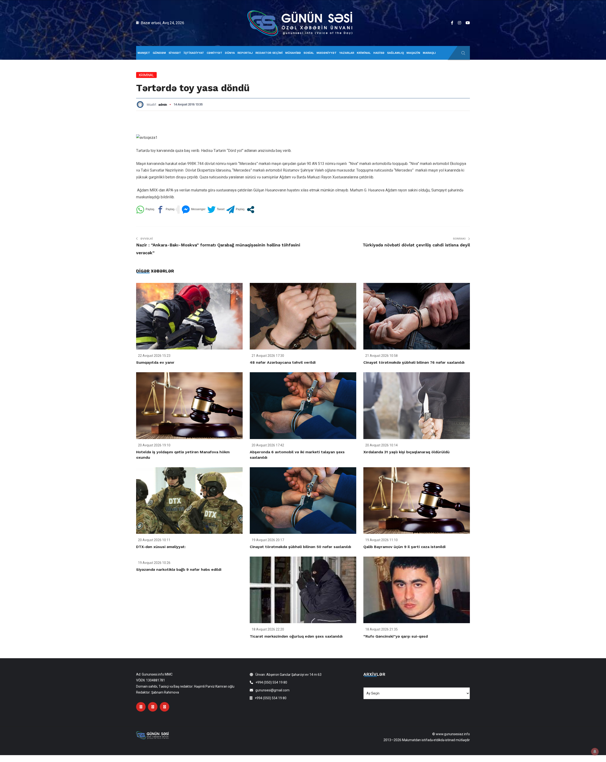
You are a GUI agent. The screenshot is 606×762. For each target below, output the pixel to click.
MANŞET (144, 52)
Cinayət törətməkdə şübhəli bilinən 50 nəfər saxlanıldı (300, 546)
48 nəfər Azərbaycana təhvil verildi (283, 362)
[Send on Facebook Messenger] (193, 209)
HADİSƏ (378, 52)
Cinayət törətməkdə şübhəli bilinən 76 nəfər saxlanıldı (413, 362)
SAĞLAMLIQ (395, 52)
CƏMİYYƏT (214, 52)
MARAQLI (429, 52)
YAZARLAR (346, 52)
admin (162, 104)
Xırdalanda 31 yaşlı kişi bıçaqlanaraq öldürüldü (406, 452)
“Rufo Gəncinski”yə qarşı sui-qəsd (395, 636)
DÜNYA (230, 52)
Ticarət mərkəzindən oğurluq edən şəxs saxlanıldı (296, 636)
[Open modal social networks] (250, 209)
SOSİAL (308, 52)
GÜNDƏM (159, 52)
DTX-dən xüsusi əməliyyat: (161, 546)
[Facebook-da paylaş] (165, 209)
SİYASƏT (175, 52)
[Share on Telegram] (235, 209)
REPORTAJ (245, 52)
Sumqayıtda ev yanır (155, 362)
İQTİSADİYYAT (194, 52)
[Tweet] (215, 209)
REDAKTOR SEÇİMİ (269, 52)
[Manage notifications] (595, 751)
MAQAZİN (413, 52)
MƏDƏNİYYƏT (326, 52)
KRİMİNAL (364, 52)
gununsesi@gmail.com (272, 690)
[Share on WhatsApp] (145, 209)
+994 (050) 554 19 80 (271, 682)
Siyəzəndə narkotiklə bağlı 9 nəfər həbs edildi (178, 569)
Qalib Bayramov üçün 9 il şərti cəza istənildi (404, 546)
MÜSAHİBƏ (293, 52)
